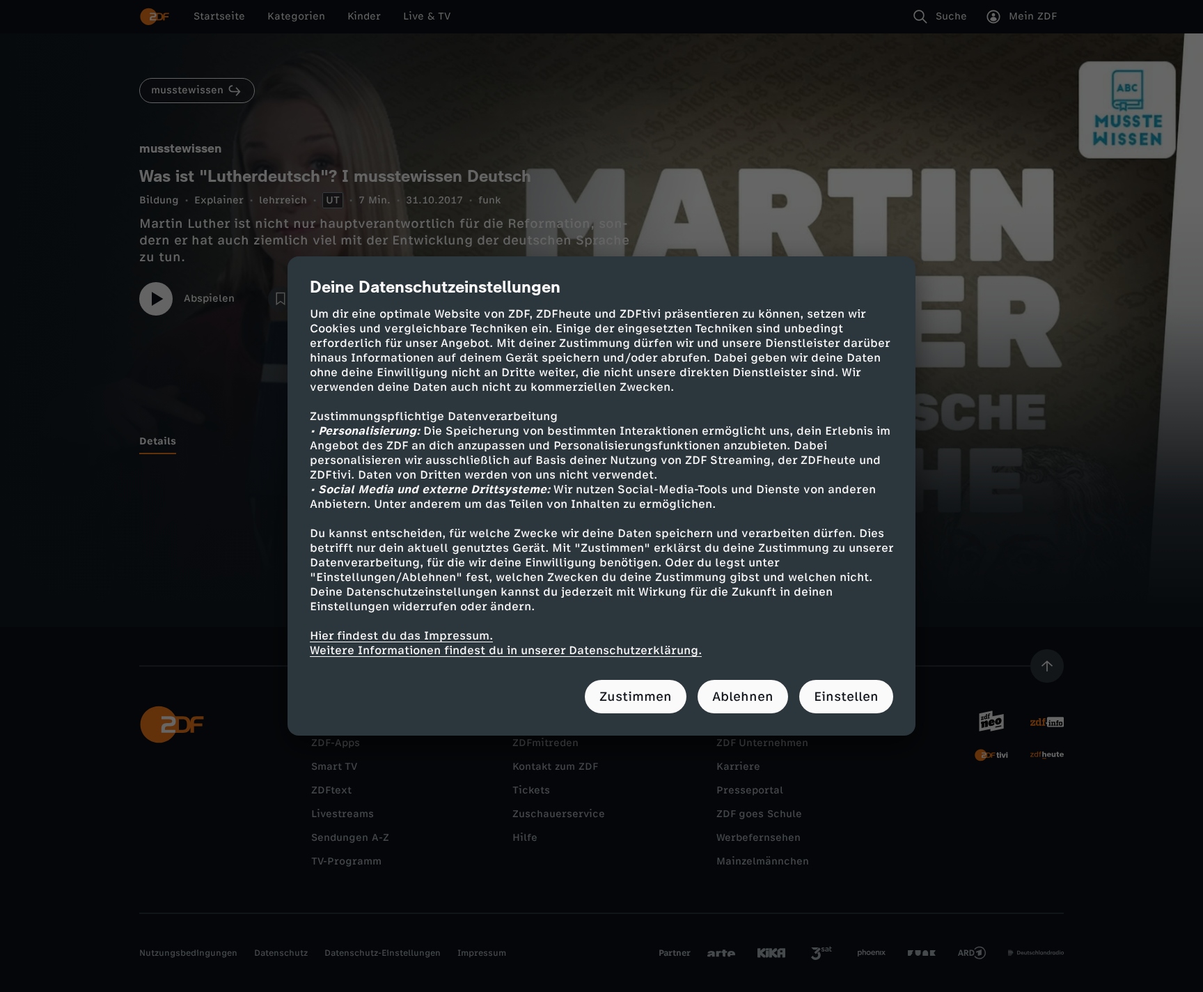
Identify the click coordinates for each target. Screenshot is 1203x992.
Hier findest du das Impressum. (401, 635)
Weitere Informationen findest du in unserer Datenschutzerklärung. (506, 650)
